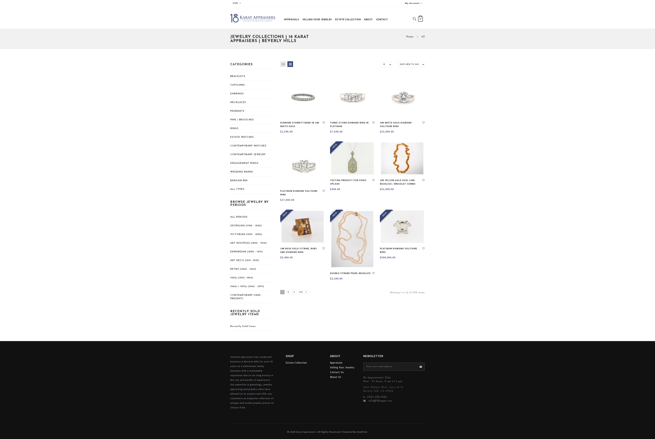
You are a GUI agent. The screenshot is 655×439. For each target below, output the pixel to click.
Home (409, 37)
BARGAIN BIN (239, 180)
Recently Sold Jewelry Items (245, 313)
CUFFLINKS (237, 85)
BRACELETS (237, 76)
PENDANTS (237, 111)
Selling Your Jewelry (342, 367)
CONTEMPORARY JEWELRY (248, 154)
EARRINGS (237, 93)
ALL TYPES (237, 189)
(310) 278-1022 (377, 397)
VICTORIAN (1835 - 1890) (246, 234)
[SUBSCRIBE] (421, 367)
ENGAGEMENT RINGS (244, 163)
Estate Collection (296, 362)
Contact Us (337, 372)
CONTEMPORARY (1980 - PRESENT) (246, 297)
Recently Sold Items (243, 326)
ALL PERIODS (239, 217)
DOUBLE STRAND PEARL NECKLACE (350, 273)
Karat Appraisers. (306, 431)
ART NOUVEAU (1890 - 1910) (248, 243)
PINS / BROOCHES (242, 120)
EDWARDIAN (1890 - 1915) (246, 251)
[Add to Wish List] (324, 123)
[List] (283, 64)
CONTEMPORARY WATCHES (248, 146)
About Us (335, 377)
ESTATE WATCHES (242, 137)
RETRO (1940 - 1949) (243, 269)
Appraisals (336, 362)
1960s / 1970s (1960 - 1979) (247, 286)
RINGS (234, 128)
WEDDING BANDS (241, 172)
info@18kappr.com (380, 401)
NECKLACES (238, 102)
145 (300, 292)
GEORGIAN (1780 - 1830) (246, 225)
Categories (241, 64)
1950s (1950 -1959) (241, 278)
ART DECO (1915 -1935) (244, 260)
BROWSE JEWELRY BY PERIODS (249, 204)
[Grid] (290, 64)
